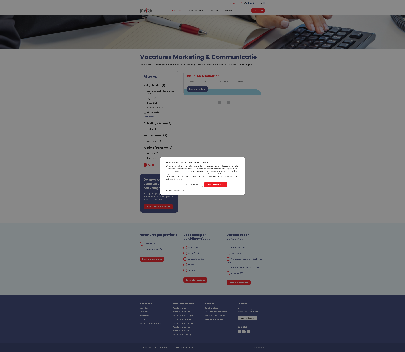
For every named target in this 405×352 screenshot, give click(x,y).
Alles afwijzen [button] (192, 185)
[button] (175, 190)
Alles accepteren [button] (215, 185)
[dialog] (202, 176)
